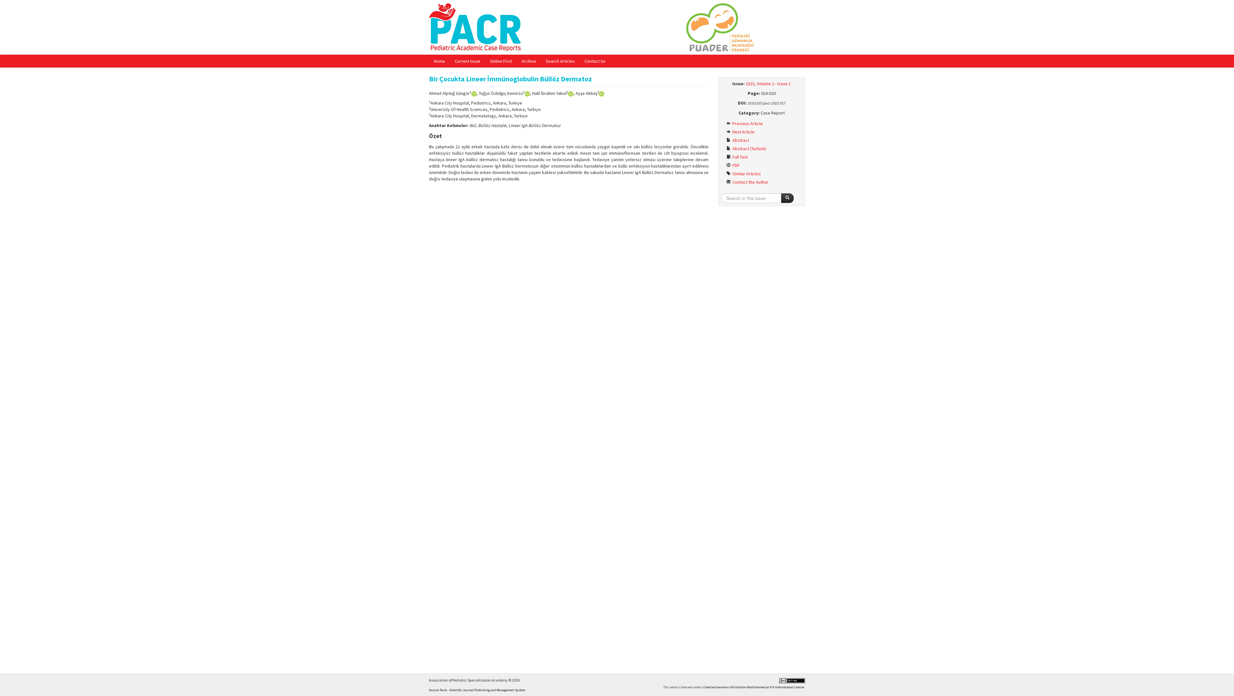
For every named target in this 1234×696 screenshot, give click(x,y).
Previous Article (747, 123)
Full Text (739, 157)
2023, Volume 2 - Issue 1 (768, 84)
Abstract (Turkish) (748, 148)
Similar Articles (746, 174)
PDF (735, 165)
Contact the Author (750, 182)
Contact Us (595, 61)
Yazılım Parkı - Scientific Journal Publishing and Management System (477, 690)
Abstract (740, 140)
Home (439, 61)
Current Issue (467, 61)
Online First (501, 61)
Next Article (743, 132)
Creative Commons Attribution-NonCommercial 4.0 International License (754, 687)
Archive (529, 61)
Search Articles (560, 61)
